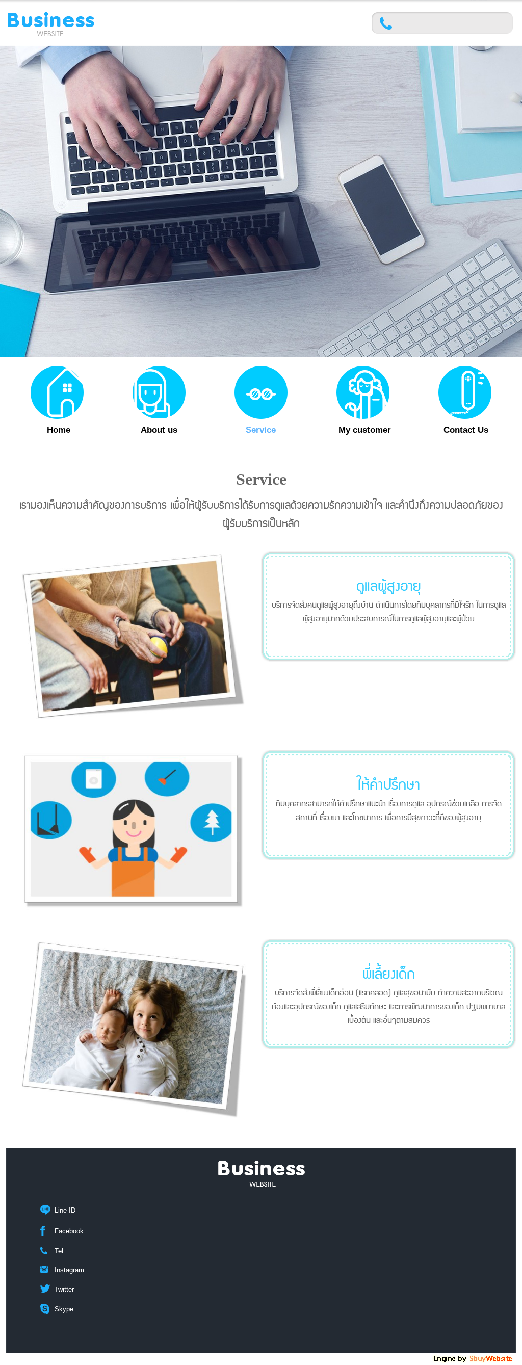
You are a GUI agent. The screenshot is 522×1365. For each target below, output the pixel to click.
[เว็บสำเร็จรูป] (473, 1361)
